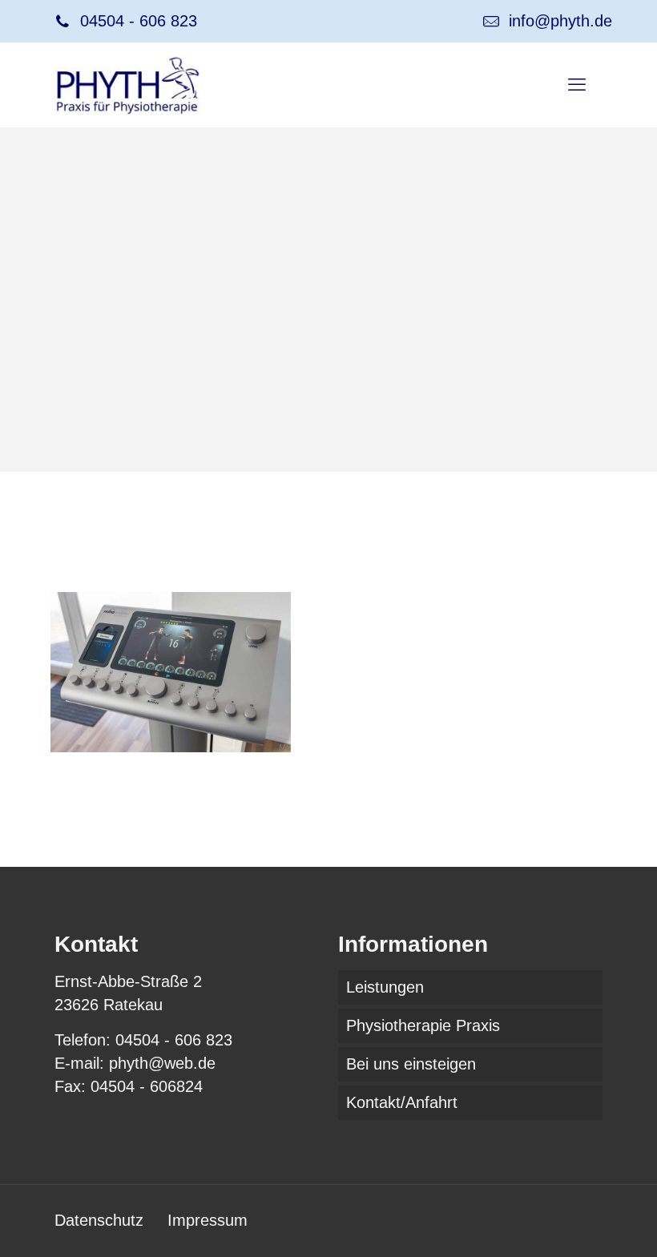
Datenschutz (98, 1220)
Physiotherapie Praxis (423, 1025)
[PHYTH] (127, 84)
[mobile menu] (576, 85)
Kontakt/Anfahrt (401, 1102)
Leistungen (385, 987)
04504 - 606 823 (138, 21)
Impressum (207, 1220)
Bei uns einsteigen (411, 1064)
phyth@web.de (162, 1063)
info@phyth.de (560, 21)
